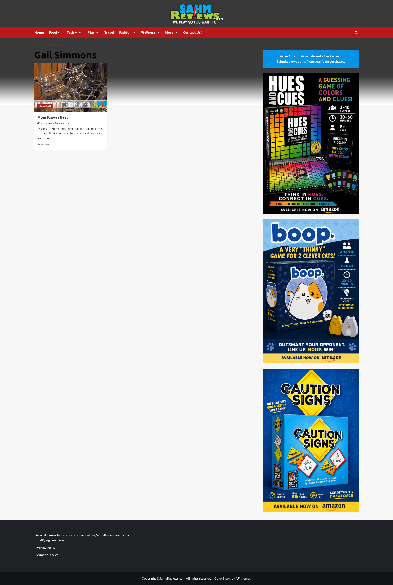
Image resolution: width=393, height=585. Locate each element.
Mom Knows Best (52, 117)
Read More (43, 144)
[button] (356, 32)
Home (39, 32)
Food (53, 32)
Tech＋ (72, 32)
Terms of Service (47, 555)
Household (45, 106)
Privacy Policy (45, 547)
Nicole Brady (47, 123)
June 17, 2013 (66, 123)
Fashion (125, 32)
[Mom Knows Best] (70, 87)
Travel (109, 32)
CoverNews (222, 578)
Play (91, 32)
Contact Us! (192, 32)
